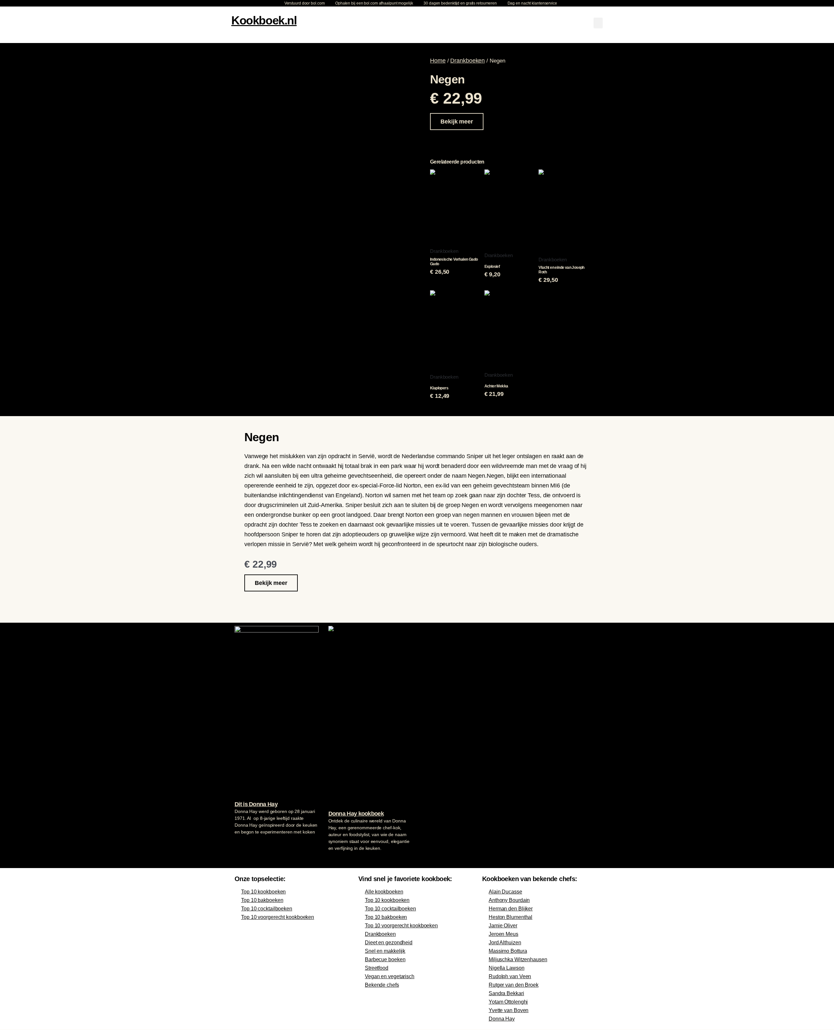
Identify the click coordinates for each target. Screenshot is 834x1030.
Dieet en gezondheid (388, 942)
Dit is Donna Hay (256, 804)
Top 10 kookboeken (263, 891)
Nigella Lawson (507, 968)
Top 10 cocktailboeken (266, 908)
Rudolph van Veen (510, 976)
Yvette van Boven (508, 1010)
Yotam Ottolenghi (508, 1002)
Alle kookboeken (384, 891)
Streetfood (376, 968)
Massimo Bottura (508, 951)
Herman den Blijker (511, 908)
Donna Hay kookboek (356, 813)
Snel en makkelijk (385, 951)
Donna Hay (502, 1019)
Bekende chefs (382, 985)
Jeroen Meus (503, 934)
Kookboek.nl (264, 20)
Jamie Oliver (503, 925)
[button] (598, 23)
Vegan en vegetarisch (389, 976)
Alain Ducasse (505, 891)
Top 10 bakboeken (262, 900)
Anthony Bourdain (509, 900)
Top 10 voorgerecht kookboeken (277, 917)
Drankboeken (467, 60)
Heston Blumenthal (510, 917)
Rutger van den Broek (514, 985)
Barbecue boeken (385, 959)
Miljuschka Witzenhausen (518, 959)
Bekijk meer (456, 121)
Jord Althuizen (505, 942)
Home (438, 60)
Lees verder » (247, 844)
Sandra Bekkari (506, 993)
